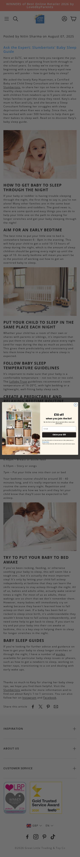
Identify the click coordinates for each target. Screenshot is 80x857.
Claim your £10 (59, 435)
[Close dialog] (75, 404)
